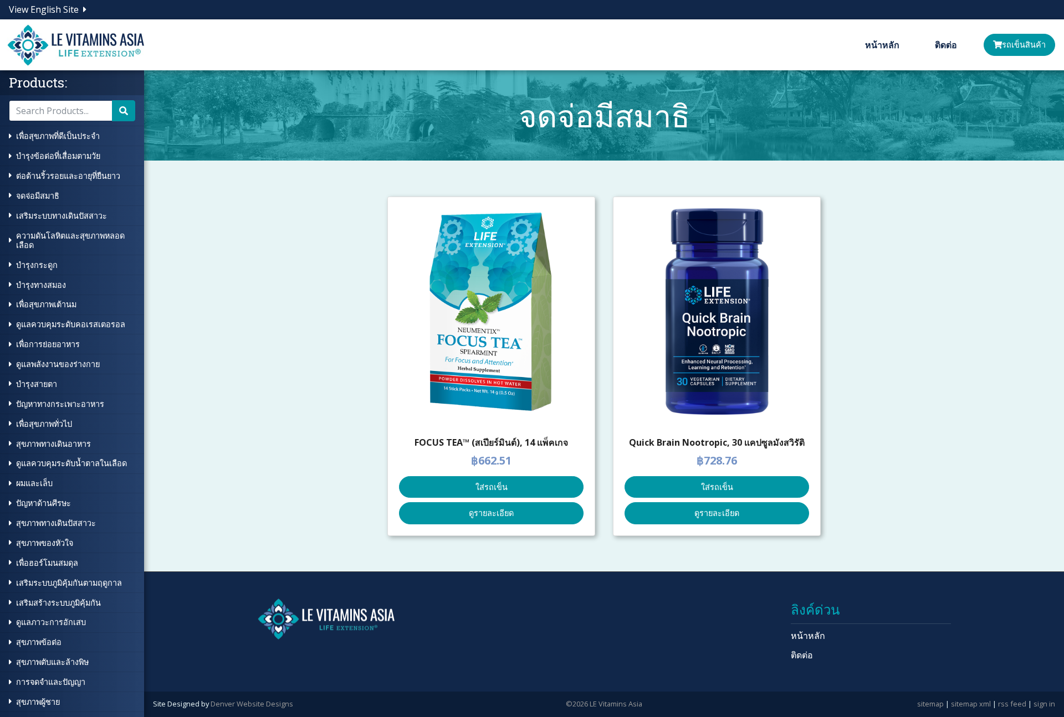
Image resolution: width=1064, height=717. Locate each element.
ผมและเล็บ (34, 483)
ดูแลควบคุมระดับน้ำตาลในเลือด (71, 463)
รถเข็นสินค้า (1024, 44)
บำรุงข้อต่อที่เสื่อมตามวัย (58, 156)
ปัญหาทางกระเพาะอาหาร (60, 404)
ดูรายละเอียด (491, 513)
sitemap (930, 704)
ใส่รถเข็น (491, 487)
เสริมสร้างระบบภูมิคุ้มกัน (58, 602)
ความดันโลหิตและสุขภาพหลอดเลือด (70, 240)
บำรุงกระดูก (37, 265)
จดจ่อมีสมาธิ (37, 195)
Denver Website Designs (252, 704)
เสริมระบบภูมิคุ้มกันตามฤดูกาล (69, 582)
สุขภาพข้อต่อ (39, 642)
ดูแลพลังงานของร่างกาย (58, 364)
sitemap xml (971, 704)
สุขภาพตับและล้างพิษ (52, 662)
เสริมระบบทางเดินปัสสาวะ (61, 215)
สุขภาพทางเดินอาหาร (53, 444)
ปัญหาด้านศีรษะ (43, 503)
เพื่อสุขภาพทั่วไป (44, 424)
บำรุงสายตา (36, 384)
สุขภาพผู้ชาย (38, 702)
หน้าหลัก (882, 45)
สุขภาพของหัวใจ (44, 543)
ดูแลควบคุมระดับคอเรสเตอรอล (70, 324)
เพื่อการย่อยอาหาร (48, 344)
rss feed (1012, 704)
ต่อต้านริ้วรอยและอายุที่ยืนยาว (68, 176)
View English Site (44, 9)
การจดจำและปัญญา (50, 682)
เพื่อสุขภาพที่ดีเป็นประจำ (58, 136)
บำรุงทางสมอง (41, 285)
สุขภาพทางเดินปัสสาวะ (56, 523)
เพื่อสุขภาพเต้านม (46, 304)
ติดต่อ (946, 45)
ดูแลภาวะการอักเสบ (51, 622)
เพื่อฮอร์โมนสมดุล (47, 563)
